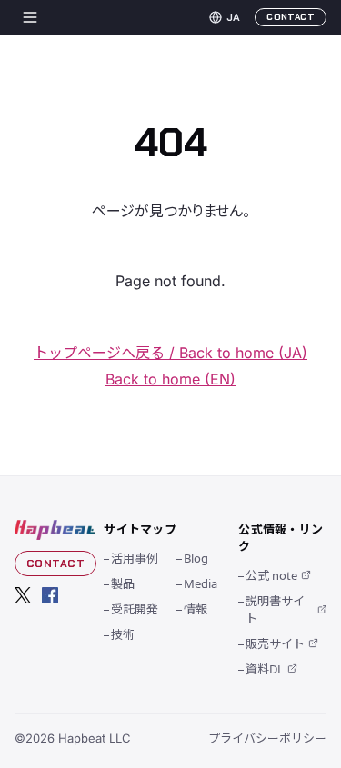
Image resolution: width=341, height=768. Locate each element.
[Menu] (30, 17)
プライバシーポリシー (267, 737)
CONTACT (290, 17)
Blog (196, 557)
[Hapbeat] (55, 530)
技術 (123, 634)
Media (200, 583)
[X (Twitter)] (23, 595)
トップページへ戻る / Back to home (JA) (170, 353)
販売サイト (275, 643)
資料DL (265, 668)
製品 (123, 583)
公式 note (271, 574)
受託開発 (134, 608)
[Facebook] (50, 595)
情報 (195, 608)
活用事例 (134, 557)
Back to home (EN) (170, 379)
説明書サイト (275, 609)
